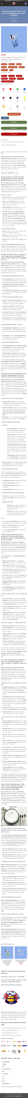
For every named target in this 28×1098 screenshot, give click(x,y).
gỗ (20, 444)
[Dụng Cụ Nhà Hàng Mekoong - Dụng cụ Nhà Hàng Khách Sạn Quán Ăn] (14, 3)
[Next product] (13, 21)
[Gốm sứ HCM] (14, 1045)
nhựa (13, 434)
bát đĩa (9, 629)
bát (25, 562)
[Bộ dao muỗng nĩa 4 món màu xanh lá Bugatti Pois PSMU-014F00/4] (7, 952)
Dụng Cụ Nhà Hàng (6, 1012)
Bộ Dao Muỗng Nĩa (9, 141)
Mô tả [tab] (2, 153)
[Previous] (1, 957)
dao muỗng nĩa (12, 244)
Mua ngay (5, 118)
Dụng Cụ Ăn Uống (17, 141)
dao (17, 211)
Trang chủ (12, 18)
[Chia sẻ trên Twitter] (7, 145)
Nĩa (17, 18)
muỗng (6, 223)
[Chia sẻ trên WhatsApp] (2, 145)
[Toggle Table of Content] (15, 173)
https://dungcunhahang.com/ (14, 984)
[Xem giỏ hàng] (26, 4)
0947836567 (21, 976)
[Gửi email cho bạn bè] (9, 145)
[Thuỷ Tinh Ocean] (9, 1045)
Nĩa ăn (4, 239)
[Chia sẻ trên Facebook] (5, 145)
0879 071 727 (12, 976)
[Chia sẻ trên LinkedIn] (14, 145)
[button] (2, 3)
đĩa (18, 600)
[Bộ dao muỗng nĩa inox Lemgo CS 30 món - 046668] (21, 952)
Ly (3, 1076)
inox (12, 279)
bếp (24, 363)
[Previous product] (15, 21)
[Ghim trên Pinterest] (12, 145)
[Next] (27, 957)
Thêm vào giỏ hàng (14, 114)
